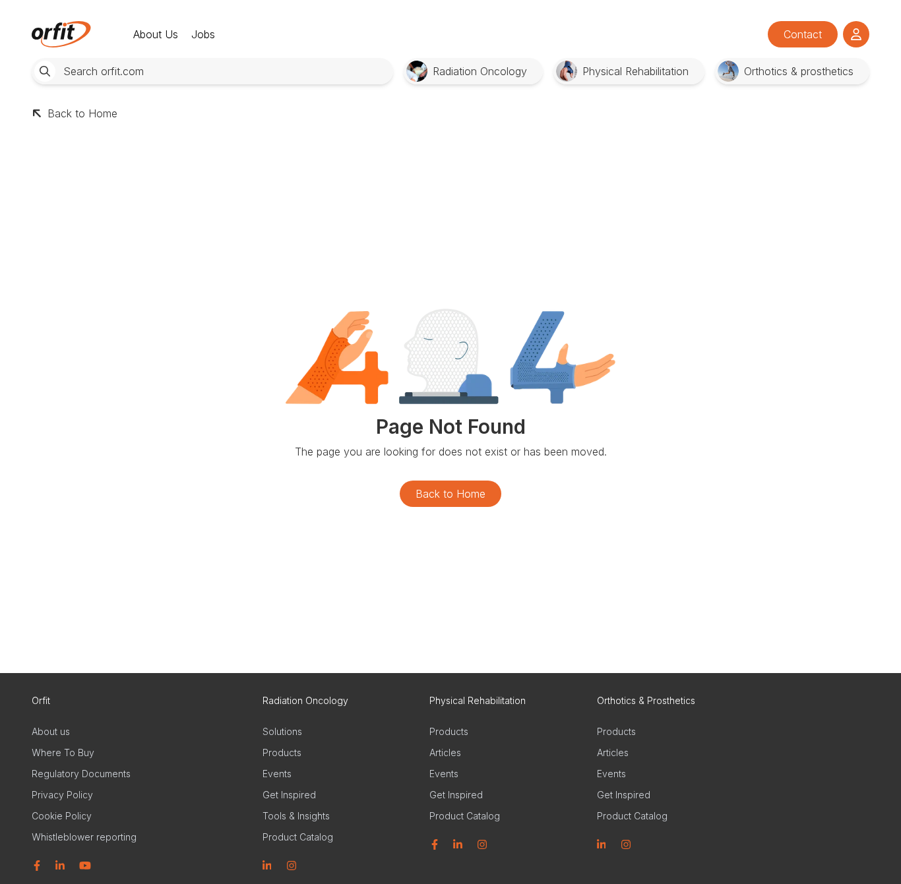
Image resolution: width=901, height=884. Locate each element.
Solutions (282, 731)
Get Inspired (289, 794)
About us (51, 731)
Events (277, 773)
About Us (155, 34)
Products (282, 752)
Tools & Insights (296, 815)
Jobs (203, 34)
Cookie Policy (62, 815)
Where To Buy (63, 752)
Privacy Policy (62, 794)
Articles (445, 752)
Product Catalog (298, 836)
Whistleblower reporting (84, 836)
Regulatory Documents (81, 773)
